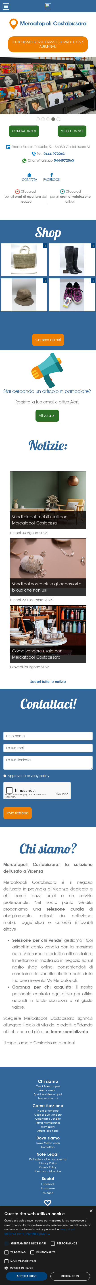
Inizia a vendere (48, 1110)
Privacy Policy (48, 1163)
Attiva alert (47, 415)
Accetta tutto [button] (26, 1276)
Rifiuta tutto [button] (70, 1276)
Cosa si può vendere (48, 1114)
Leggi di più (67, 1229)
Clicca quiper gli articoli (70, 196)
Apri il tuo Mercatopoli (48, 1094)
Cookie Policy (48, 1167)
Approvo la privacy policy (28, 776)
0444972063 (64, 160)
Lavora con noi (48, 1098)
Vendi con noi (72, 131)
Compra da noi (24, 131)
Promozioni (48, 1126)
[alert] (48, 1245)
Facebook (48, 1184)
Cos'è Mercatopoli (48, 1086)
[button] (48, 1234)
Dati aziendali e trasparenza (48, 1159)
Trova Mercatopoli (48, 1143)
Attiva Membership (48, 1122)
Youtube (47, 1193)
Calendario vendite (48, 1118)
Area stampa (48, 1090)
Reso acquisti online (48, 1171)
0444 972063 (54, 154)
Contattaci (48, 1147)
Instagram (48, 1188)
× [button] (91, 1211)
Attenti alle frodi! (48, 1130)
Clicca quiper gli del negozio (26, 196)
